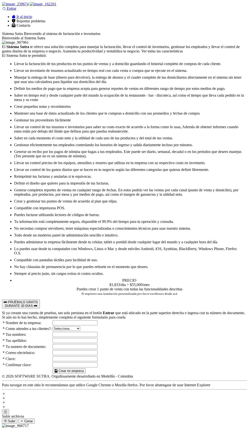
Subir (11, 421)
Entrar (11, 8)
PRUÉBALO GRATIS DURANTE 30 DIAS (21, 304)
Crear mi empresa (71, 371)
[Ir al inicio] (15, 4)
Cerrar (28, 421)
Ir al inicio (24, 17)
